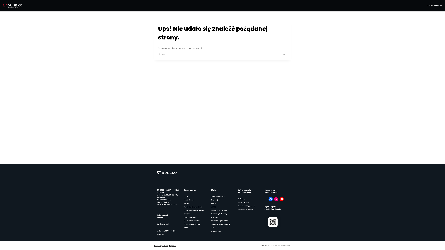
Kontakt (186, 228)
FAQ (212, 228)
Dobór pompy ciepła (218, 196)
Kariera (186, 203)
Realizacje (241, 199)
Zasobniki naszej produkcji (220, 224)
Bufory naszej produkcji (219, 221)
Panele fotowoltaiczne (219, 210)
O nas (186, 196)
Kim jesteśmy (189, 200)
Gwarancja (214, 200)
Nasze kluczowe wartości (193, 207)
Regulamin (172, 246)
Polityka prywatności (161, 246)
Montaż (213, 207)
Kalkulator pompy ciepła (246, 206)
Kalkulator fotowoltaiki (245, 209)
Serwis (213, 203)
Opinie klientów (243, 202)
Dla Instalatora (216, 231)
